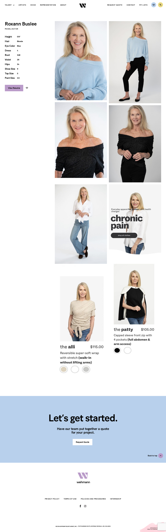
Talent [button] (8, 5)
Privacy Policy (52, 499)
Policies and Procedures (93, 499)
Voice (33, 5)
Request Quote (114, 5)
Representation (48, 5)
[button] (155, 455)
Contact (131, 5)
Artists (22, 5)
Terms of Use (70, 499)
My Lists (143, 5)
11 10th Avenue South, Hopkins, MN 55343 (90, 526)
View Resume (14, 88)
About (63, 5)
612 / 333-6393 (106, 526)
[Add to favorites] (26, 88)
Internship (115, 499)
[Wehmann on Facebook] (80, 506)
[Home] (83, 9)
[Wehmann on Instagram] (85, 506)
